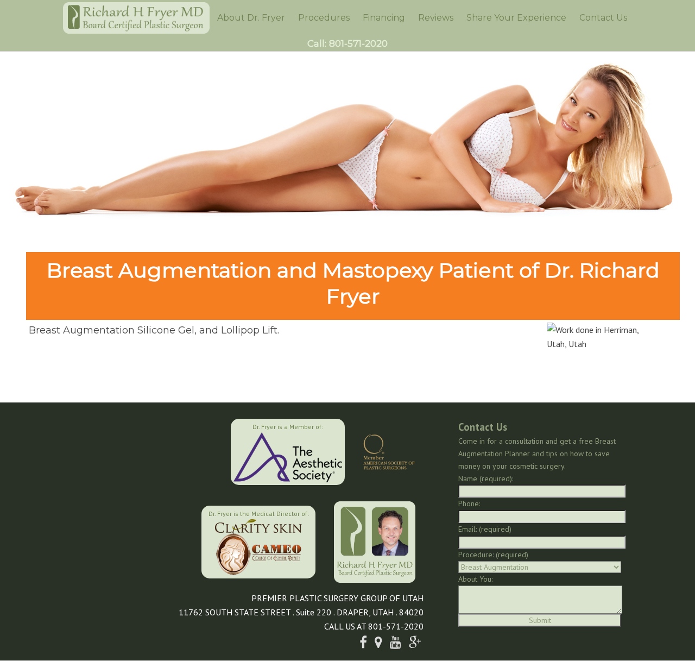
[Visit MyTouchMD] (146, 540)
